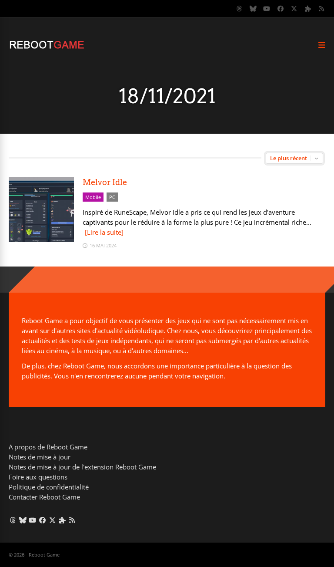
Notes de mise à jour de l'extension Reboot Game (82, 466)
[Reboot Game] (47, 47)
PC (112, 197)
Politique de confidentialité (49, 487)
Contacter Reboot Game (44, 497)
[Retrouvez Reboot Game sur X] (294, 8)
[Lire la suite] (104, 232)
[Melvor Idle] (41, 240)
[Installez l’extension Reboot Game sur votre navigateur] (308, 8)
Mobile (93, 197)
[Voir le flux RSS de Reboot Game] (322, 8)
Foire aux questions (38, 476)
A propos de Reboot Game (48, 446)
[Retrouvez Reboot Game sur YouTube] (267, 8)
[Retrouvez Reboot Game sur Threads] (240, 8)
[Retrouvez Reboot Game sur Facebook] (280, 8)
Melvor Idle (105, 182)
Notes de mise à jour (39, 456)
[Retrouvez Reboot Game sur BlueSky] (253, 8)
